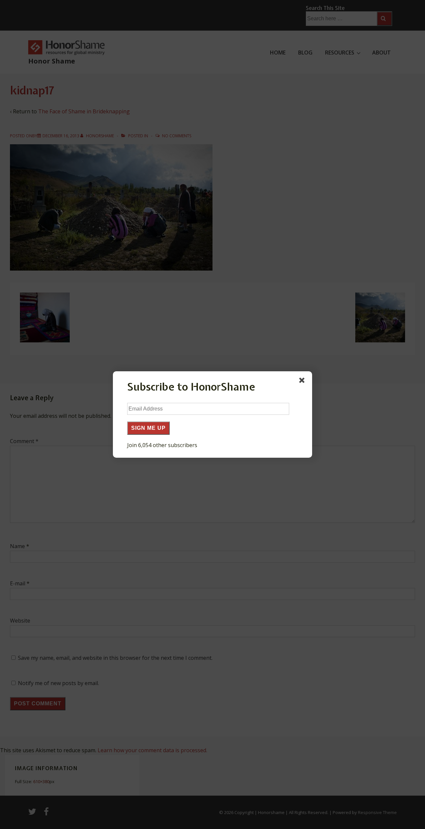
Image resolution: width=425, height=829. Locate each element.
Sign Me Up (148, 428)
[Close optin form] (303, 382)
